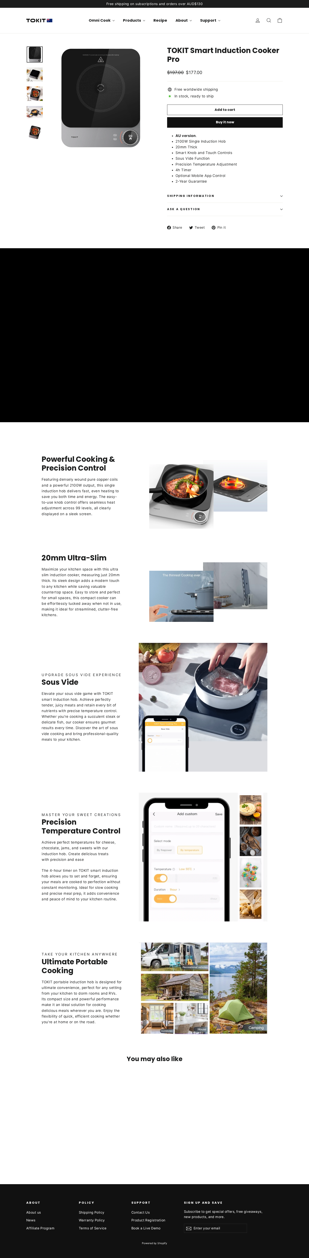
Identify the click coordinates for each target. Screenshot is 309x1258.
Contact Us (140, 1212)
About (182, 20)
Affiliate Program (40, 1228)
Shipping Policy (91, 1212)
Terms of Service (93, 1228)
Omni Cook (100, 20)
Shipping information (190, 196)
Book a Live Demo (146, 1228)
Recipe (160, 20)
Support (208, 20)
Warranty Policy (92, 1220)
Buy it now (225, 122)
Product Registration (148, 1220)
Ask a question (183, 209)
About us (33, 1212)
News (31, 1220)
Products (132, 20)
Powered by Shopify (154, 1243)
